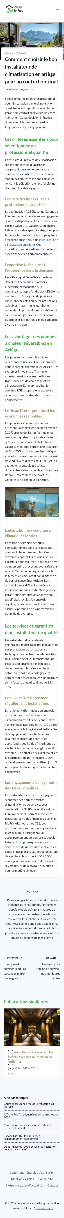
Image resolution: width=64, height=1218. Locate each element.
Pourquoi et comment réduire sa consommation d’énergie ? (15, 968)
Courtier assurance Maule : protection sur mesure (29, 1105)
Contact (52, 1185)
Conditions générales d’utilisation (32, 1172)
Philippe (13, 89)
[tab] (12, 1050)
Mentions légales (22, 1179)
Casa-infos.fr (44, 1208)
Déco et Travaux (15, 52)
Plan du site (45, 1179)
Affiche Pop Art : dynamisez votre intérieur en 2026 (31, 1116)
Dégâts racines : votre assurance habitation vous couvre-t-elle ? (30, 1148)
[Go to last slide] (8, 1042)
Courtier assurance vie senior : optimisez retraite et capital (28, 1126)
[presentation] (32, 1027)
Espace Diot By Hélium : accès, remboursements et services (22, 1137)
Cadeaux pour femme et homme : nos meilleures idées (48, 968)
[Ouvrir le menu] (57, 8)
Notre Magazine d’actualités (25, 1185)
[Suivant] (55, 1042)
